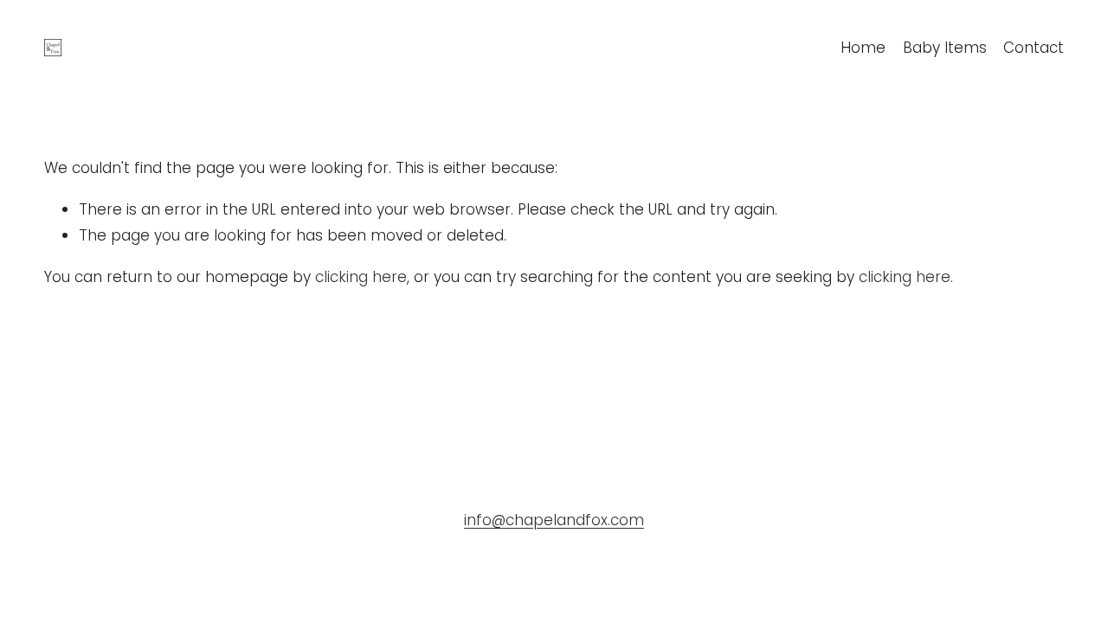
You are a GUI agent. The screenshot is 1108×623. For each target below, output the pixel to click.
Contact (1033, 47)
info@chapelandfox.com (554, 520)
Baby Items (945, 47)
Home (863, 47)
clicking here (361, 277)
